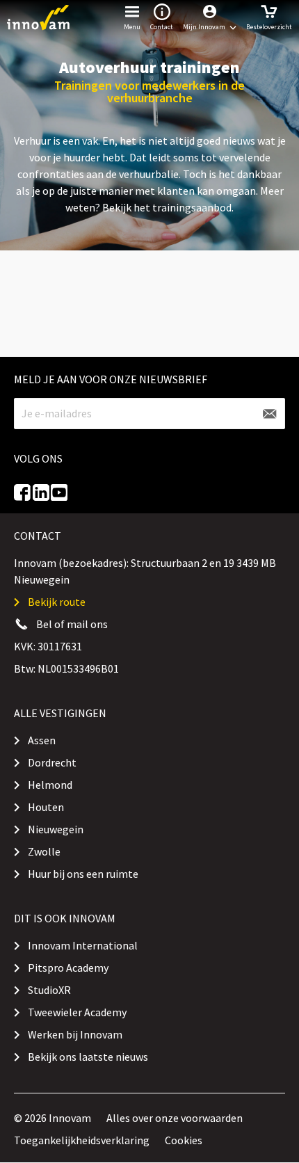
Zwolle (44, 851)
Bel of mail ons (72, 624)
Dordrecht (52, 762)
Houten (46, 807)
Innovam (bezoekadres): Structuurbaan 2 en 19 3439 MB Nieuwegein (145, 571)
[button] (209, 17)
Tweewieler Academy (77, 1012)
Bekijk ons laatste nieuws (88, 1057)
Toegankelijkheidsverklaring (82, 1140)
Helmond (50, 785)
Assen (42, 740)
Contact (161, 26)
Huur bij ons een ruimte (83, 874)
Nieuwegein (55, 829)
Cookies (183, 1140)
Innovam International (83, 945)
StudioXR (49, 990)
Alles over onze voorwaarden (174, 1118)
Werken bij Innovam (75, 1034)
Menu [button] (132, 26)
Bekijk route (57, 602)
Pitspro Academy (68, 967)
